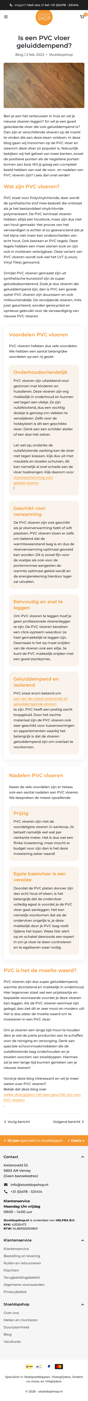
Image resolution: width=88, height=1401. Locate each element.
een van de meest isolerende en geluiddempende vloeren (41, 701)
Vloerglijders (61, 1377)
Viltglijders (53, 1381)
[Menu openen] (5, 16)
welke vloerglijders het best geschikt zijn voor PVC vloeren (42, 1097)
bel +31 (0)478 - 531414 (62, 5)
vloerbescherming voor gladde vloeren (33, 480)
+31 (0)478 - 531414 (26, 1191)
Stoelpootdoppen (37, 1377)
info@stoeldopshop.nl (29, 1185)
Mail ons (33, 5)
